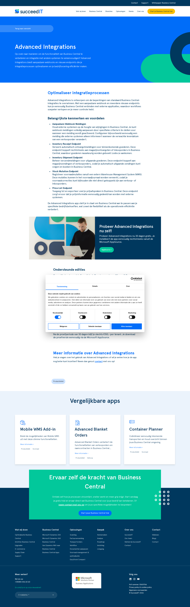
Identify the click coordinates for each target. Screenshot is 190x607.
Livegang (100, 549)
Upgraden (18, 545)
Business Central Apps (50, 552)
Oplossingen (120, 11)
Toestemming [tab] (62, 286)
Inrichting (100, 545)
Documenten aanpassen (79, 549)
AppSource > (107, 250)
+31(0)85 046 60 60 (22, 582)
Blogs (154, 538)
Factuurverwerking (77, 538)
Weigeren (63, 326)
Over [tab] (128, 286)
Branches (108, 11)
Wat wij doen (81, 11)
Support (144, 3)
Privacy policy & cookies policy (140, 587)
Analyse (100, 538)
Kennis (131, 11)
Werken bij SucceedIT (133, 542)
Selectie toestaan (95, 326)
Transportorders (76, 542)
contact (99, 361)
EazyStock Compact (77, 559)
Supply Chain (20, 552)
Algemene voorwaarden (138, 590)
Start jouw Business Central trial (95, 513)
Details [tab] (95, 286)
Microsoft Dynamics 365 (51, 535)
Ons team (128, 538)
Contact (134, 3)
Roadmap (101, 542)
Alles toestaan (126, 326)
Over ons (140, 11)
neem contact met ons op (71, 505)
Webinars (155, 535)
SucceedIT (129, 535)
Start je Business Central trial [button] (161, 11)
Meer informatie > (27, 444)
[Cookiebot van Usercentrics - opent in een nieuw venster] (132, 279)
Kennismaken (102, 535)
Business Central (95, 11)
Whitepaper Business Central (163, 3)
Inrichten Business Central (25, 542)
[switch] (82, 317)
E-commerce (20, 549)
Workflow (73, 545)
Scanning (73, 535)
